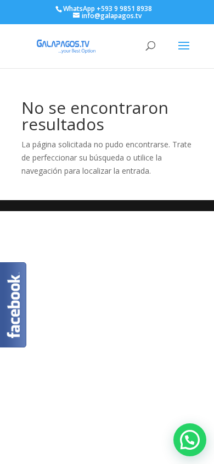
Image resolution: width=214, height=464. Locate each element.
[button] (189, 439)
